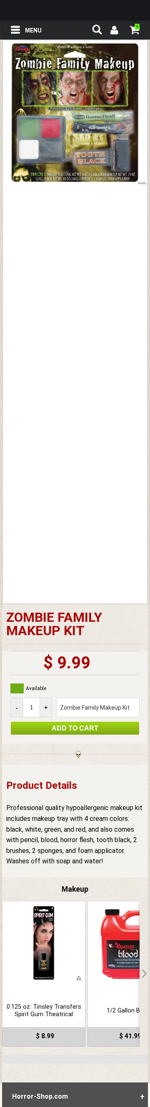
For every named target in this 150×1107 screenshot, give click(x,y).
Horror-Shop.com (75, 10)
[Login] (114, 31)
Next (144, 974)
